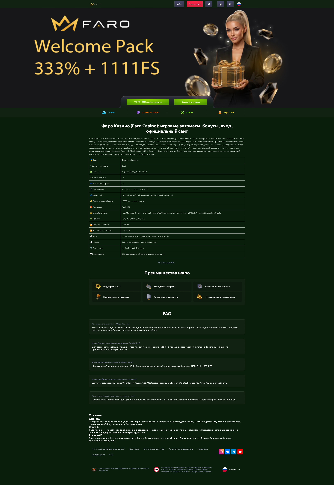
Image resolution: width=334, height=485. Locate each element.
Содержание (98, 454)
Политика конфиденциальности (108, 449)
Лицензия (203, 449)
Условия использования (181, 449)
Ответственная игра (154, 449)
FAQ (111, 454)
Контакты (134, 449)
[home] (95, 4)
